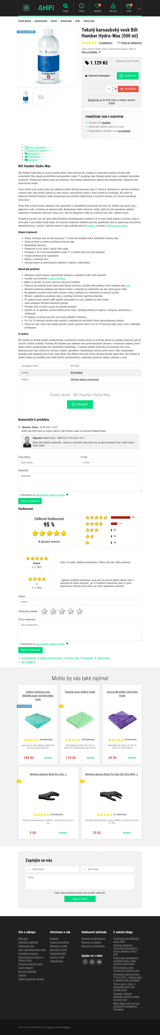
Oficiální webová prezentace (85, 379)
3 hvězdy (62, 611)
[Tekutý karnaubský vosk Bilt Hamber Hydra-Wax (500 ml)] (48, 57)
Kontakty (54, 938)
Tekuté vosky (89, 21)
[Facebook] (85, 962)
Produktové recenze (28, 953)
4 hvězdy (70, 611)
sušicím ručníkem (57, 278)
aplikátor (91, 225)
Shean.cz (66, 1027)
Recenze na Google (91, 942)
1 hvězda (44, 611)
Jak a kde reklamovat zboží (32, 949)
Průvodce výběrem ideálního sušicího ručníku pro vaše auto (126, 996)
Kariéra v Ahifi (57, 957)
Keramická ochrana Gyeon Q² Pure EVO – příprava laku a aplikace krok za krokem (127, 977)
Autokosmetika (40, 21)
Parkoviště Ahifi (58, 953)
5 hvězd (79, 611)
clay (128, 285)
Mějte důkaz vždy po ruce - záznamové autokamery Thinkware (126, 1006)
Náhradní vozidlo (58, 946)
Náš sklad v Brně (58, 949)
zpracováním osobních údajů (49, 495)
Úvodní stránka (24, 21)
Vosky (77, 21)
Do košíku (130, 88)
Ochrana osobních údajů (30, 964)
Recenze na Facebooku (93, 946)
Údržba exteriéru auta (51, 658)
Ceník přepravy (25, 967)
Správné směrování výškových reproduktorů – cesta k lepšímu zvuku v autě (126, 950)
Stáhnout (81, 404)
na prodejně (124, 130)
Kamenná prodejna (59, 942)
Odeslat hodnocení (30, 650)
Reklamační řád (26, 946)
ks (115, 88)
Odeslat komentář (30, 501)
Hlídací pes (130, 75)
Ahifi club (23, 938)
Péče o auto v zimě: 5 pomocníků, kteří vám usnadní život (124, 987)
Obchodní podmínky (28, 942)
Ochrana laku (66, 21)
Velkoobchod (56, 961)
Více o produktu (90, 52)
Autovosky (88, 658)
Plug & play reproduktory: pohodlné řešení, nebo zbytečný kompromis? (126, 960)
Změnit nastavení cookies (31, 979)
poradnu (106, 122)
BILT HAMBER (28, 662)
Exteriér (54, 21)
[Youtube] (99, 962)
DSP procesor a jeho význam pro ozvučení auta (126, 969)
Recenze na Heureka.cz (93, 938)
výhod (111, 103)
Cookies (22, 975)
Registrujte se (95, 100)
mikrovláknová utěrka (117, 225)
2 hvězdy (53, 611)
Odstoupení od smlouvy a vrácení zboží (31, 959)
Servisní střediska (27, 971)
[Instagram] (92, 962)
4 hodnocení (106, 42)
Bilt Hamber (77, 372)
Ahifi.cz (51, 1027)
